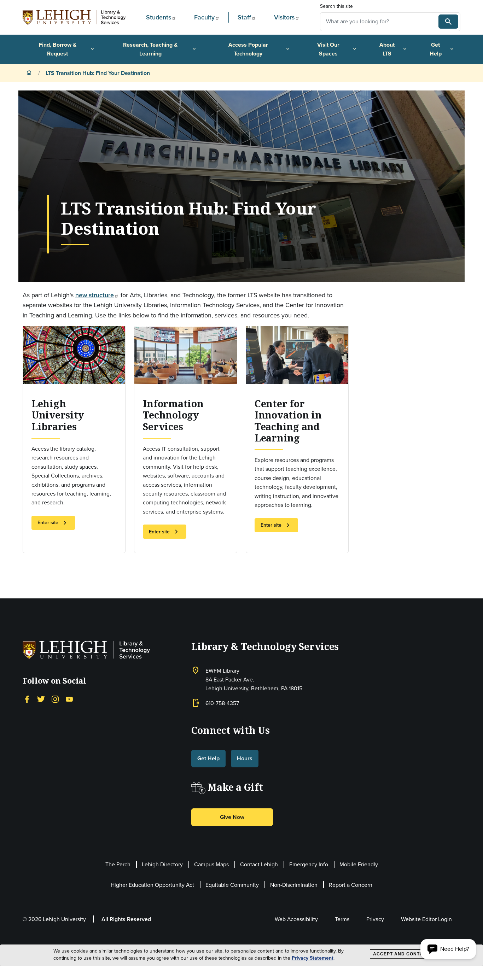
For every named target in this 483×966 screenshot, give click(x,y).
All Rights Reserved (126, 919)
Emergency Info (308, 864)
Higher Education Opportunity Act (152, 885)
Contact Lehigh (259, 864)
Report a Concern (350, 885)
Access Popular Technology (259, 49)
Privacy (375, 919)
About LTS (393, 49)
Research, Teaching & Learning (160, 49)
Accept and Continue (402, 954)
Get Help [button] (208, 758)
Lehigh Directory (162, 864)
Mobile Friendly (358, 864)
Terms (342, 919)
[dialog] (241, 955)
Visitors (284, 17)
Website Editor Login (426, 919)
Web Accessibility (296, 919)
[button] (448, 949)
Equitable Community (232, 885)
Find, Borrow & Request (67, 49)
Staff (244, 17)
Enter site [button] (53, 522)
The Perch (117, 864)
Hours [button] (244, 758)
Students (158, 17)
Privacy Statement (312, 958)
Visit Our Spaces (337, 49)
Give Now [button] (232, 817)
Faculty (204, 17)
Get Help (442, 49)
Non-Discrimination (294, 885)
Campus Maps (211, 864)
